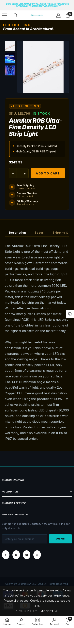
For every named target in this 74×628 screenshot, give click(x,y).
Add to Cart (48, 173)
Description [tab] (17, 232)
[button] (10, 46)
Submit (60, 538)
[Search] (15, 15)
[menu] (4, 15)
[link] (21, 622)
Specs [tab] (39, 232)
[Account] (58, 15)
